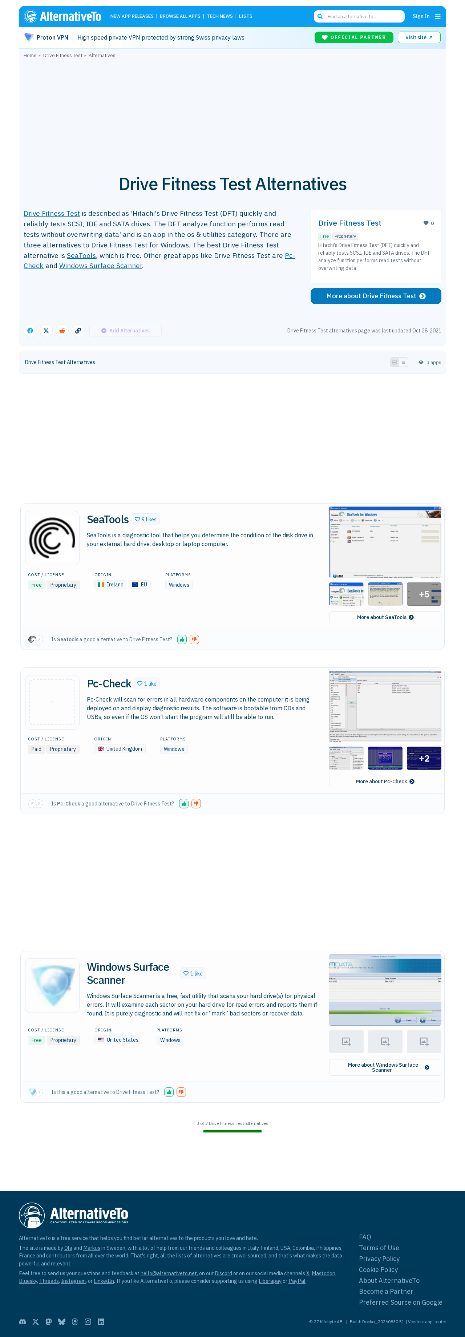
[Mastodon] (48, 1321)
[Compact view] (403, 362)
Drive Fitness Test (52, 213)
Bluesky (28, 1280)
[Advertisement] (232, 112)
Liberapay (270, 1280)
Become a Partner (386, 1291)
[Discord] (22, 1321)
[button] (146, 519)
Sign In (421, 16)
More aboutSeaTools (382, 617)
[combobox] (359, 16)
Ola (68, 1247)
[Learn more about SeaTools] (52, 538)
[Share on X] (46, 330)
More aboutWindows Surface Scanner (383, 1067)
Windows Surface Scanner (100, 265)
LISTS (245, 16)
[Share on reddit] (62, 330)
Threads (49, 1280)
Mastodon (323, 1273)
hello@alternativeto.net (169, 1273)
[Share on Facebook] (30, 330)
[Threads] (74, 1321)
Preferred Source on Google (400, 1302)
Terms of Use (379, 1248)
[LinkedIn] (101, 1321)
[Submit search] (320, 16)
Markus (91, 1247)
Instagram (73, 1280)
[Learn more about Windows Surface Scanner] (52, 985)
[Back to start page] (66, 16)
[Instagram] (88, 1321)
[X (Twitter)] (35, 1321)
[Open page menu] (437, 16)
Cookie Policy (378, 1269)
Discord (223, 1273)
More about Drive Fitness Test (371, 296)
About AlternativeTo (389, 1280)
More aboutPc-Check (381, 781)
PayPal (297, 1280)
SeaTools (81, 255)
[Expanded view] (394, 362)
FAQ (365, 1237)
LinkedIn (104, 1280)
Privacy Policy (379, 1259)
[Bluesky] (61, 1321)
